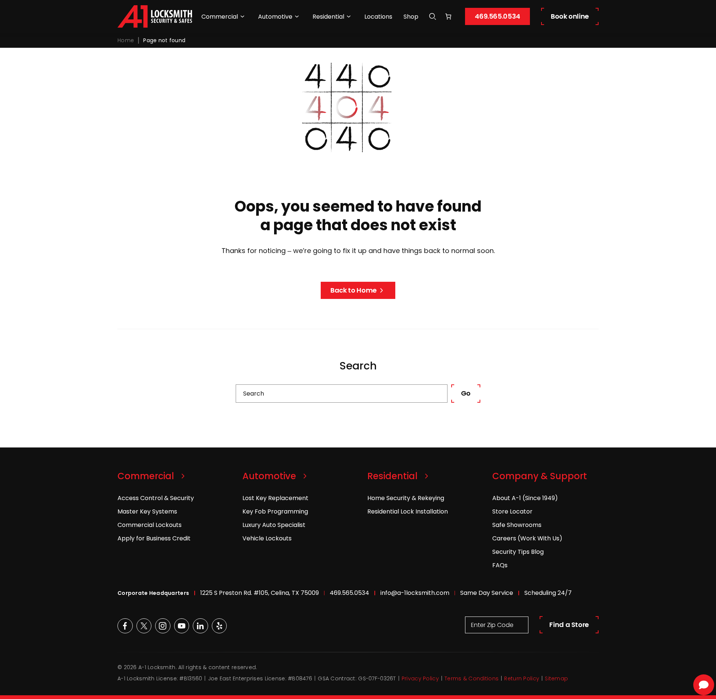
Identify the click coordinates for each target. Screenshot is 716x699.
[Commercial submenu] (242, 16)
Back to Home (353, 290)
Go (466, 393)
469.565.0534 (497, 16)
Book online (570, 16)
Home (125, 40)
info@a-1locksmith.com (414, 593)
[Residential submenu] (348, 16)
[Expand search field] (432, 16)
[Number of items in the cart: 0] (448, 16)
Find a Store (569, 624)
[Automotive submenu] (296, 16)
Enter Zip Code (492, 625)
